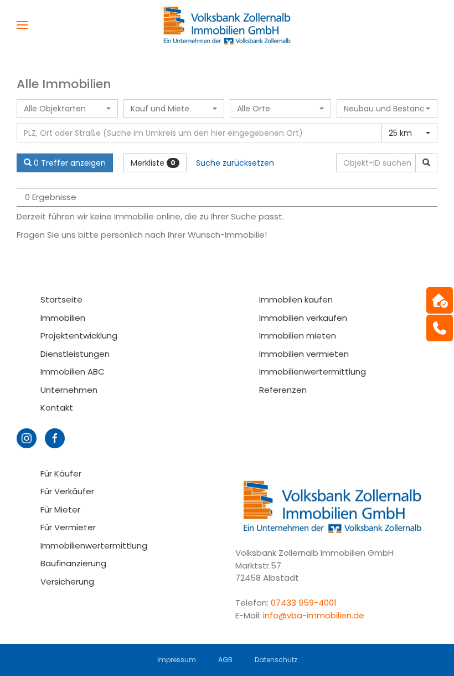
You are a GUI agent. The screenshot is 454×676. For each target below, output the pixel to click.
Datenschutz (276, 659)
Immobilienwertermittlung (312, 371)
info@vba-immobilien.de (313, 615)
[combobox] (67, 108)
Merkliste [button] (153, 162)
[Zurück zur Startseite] (227, 25)
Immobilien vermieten (304, 354)
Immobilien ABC (72, 371)
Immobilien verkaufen (303, 318)
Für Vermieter (68, 527)
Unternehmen (68, 390)
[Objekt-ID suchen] (426, 162)
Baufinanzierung (73, 563)
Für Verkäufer (67, 491)
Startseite (61, 299)
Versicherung (67, 581)
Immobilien (62, 318)
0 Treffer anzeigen (69, 162)
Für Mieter (60, 509)
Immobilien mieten (297, 335)
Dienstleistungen (75, 354)
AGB (225, 659)
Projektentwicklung (78, 335)
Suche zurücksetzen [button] (235, 162)
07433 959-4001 (305, 602)
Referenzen (283, 390)
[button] (22, 25)
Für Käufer (60, 473)
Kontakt (56, 407)
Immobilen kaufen (296, 299)
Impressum (176, 659)
